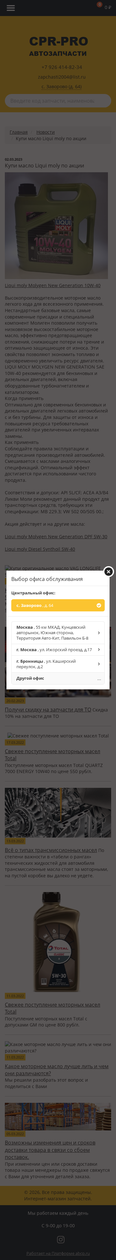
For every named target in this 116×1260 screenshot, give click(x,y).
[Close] (108, 571)
